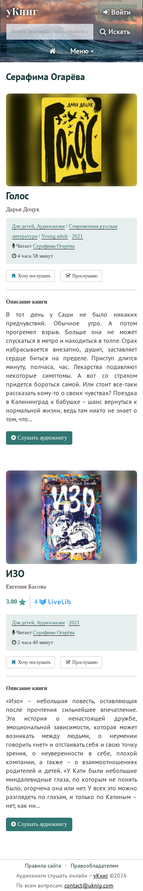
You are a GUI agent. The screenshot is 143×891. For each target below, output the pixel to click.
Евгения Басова (26, 586)
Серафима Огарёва (54, 246)
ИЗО (15, 573)
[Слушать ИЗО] (71, 517)
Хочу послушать (33, 276)
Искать (118, 31)
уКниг (22, 11)
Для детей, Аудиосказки (38, 226)
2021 (77, 236)
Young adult (54, 236)
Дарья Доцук (22, 209)
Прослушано (84, 276)
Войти (120, 12)
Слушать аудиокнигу (41, 438)
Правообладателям (94, 865)
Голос (17, 195)
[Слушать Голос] (71, 140)
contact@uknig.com (88, 885)
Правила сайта (43, 865)
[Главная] (52, 51)
